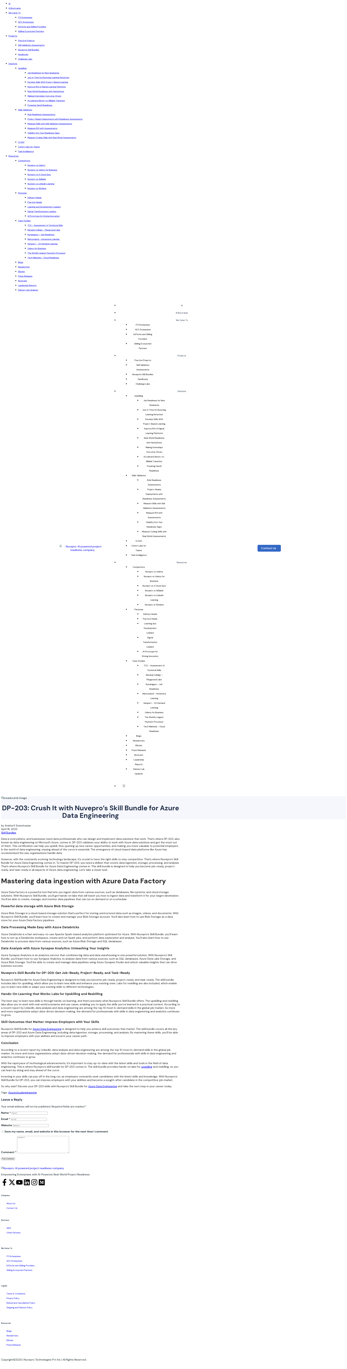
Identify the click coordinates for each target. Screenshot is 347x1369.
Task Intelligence (26, 151)
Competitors (24, 160)
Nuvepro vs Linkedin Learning (41, 183)
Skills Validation (25, 110)
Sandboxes (23, 54)
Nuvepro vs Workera (37, 188)
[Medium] (41, 1182)
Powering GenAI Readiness (40, 105)
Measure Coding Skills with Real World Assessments (52, 137)
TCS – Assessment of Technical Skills (45, 225)
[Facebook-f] (4, 1182)
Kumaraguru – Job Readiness (41, 234)
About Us (11, 1203)
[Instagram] (34, 1182)
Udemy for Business (37, 248)
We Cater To (15, 13)
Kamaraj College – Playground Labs (44, 230)
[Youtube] (19, 1182)
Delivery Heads (34, 197)
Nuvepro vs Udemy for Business (42, 170)
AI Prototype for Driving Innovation (44, 216)
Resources (14, 156)
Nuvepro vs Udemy (36, 165)
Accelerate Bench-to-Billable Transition (46, 100)
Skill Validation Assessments (31, 45)
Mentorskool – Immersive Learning (44, 239)
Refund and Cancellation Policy (21, 1303)
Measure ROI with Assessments (42, 128)
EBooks (21, 271)
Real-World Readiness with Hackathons (46, 91)
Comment (8, 1152)
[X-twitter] (12, 1182)
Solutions (13, 63)
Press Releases (25, 276)
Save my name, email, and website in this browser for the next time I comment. (56, 1131)
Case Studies (24, 220)
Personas (22, 193)
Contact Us (12, 1208)
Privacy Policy (13, 1298)
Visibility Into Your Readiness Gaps (44, 133)
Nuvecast (22, 280)
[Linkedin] (26, 1182)
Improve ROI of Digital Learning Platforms (47, 86)
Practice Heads (35, 202)
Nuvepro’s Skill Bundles (28, 50)
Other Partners (14, 1232)
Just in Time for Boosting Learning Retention (48, 77)
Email (5, 1119)
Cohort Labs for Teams (29, 147)
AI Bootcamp (15, 8)
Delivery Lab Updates (28, 290)
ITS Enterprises (25, 17)
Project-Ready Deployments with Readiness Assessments (55, 119)
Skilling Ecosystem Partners (31, 31)
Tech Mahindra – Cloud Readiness (43, 257)
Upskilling (22, 68)
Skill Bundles (8, 832)
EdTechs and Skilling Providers (32, 26)
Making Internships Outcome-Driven (44, 96)
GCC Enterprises (26, 22)
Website (6, 1125)
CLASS (21, 142)
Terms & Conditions (16, 1293)
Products (13, 36)
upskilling (146, 1066)
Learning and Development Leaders (44, 207)
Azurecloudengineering (22, 1092)
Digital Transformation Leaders (42, 211)
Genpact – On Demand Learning (43, 244)
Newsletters (24, 267)
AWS (9, 1228)
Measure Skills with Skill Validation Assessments (50, 123)
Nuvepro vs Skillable (37, 179)
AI (9, 3)
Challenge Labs (25, 59)
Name (6, 1113)
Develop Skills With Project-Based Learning (48, 82)
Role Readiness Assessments (41, 114)
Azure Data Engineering (47, 1029)
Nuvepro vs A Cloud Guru (39, 174)
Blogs (20, 262)
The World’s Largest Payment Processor (46, 253)
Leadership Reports (27, 285)
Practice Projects (26, 40)
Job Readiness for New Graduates (43, 73)
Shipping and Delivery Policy (19, 1307)
